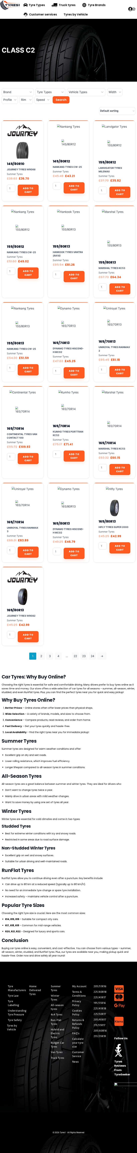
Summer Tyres (15, 174)
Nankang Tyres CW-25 (67, 166)
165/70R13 (61, 342)
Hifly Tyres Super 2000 (113, 527)
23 (84, 656)
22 (75, 656)
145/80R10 (15, 163)
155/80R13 (61, 246)
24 (92, 656)
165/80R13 (61, 523)
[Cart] (133, 9)
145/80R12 (61, 161)
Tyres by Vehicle (76, 14)
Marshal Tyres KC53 (112, 268)
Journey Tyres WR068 (21, 169)
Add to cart (28, 190)
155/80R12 (107, 162)
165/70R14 (15, 428)
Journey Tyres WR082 (21, 615)
